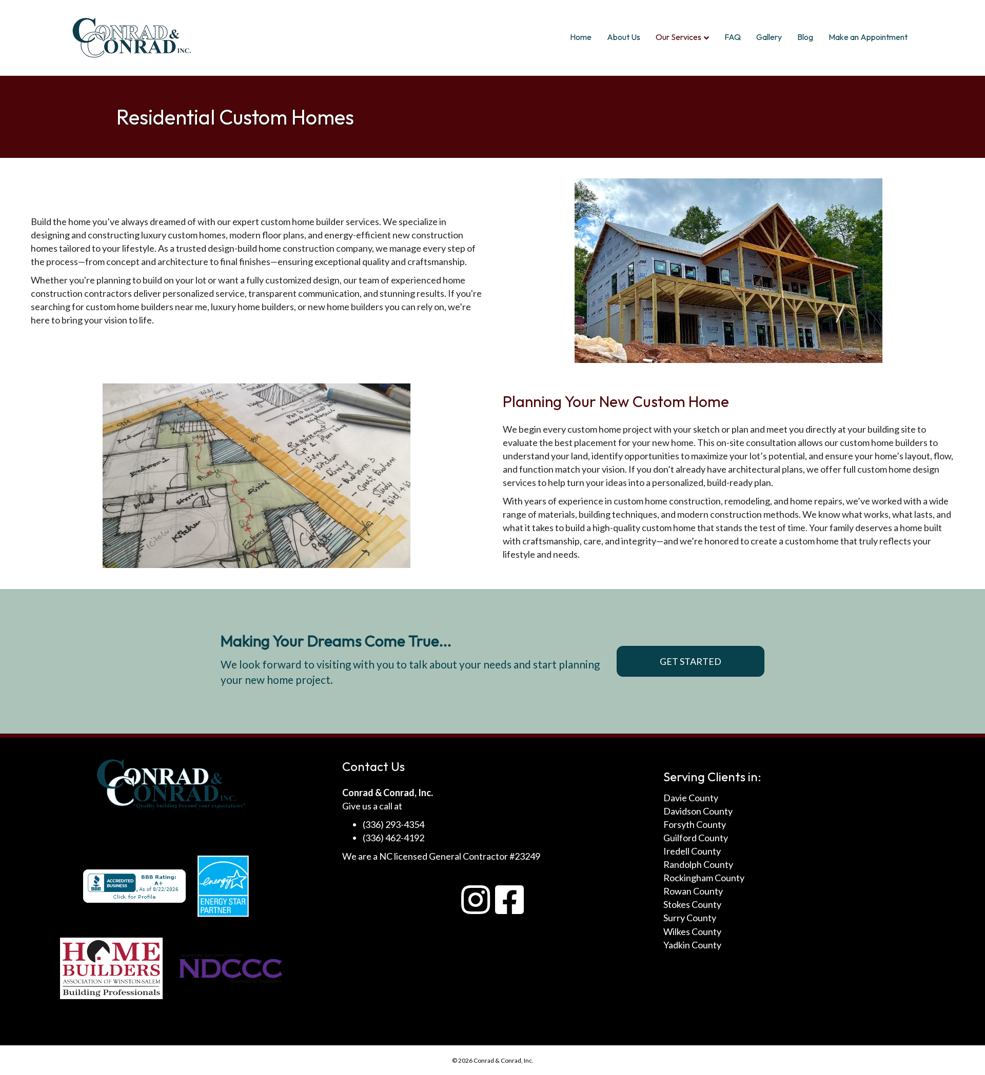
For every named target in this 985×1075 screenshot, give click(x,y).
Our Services (678, 37)
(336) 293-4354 (393, 824)
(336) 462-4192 (393, 837)
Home (581, 37)
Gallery (769, 37)
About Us (623, 37)
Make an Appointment (868, 37)
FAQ (732, 37)
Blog (805, 37)
